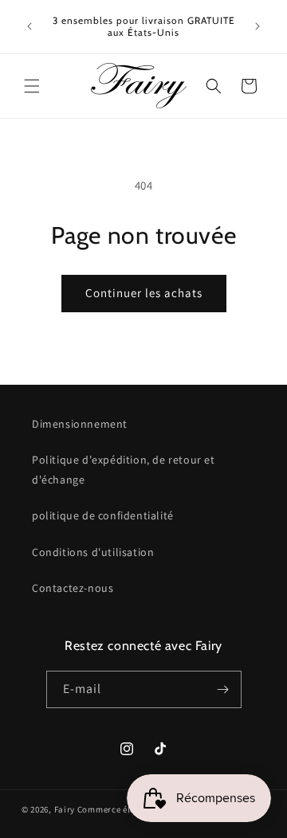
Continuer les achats (143, 292)
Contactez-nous (72, 588)
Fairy (65, 809)
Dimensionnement (80, 424)
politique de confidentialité (103, 515)
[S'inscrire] (223, 689)
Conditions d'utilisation (93, 552)
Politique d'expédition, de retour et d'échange (123, 469)
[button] (31, 86)
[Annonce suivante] (257, 26)
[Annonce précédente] (29, 26)
